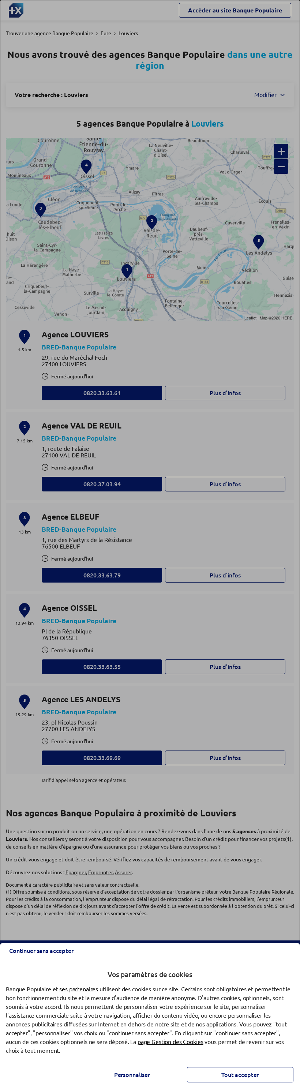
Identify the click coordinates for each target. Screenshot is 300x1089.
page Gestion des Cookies (170, 1042)
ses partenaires (78, 989)
